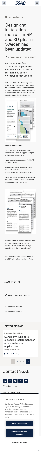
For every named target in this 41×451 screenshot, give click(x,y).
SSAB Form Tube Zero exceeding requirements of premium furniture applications (19, 341)
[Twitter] (20, 381)
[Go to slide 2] (20, 361)
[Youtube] (26, 381)
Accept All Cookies (19, 423)
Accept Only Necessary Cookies (19, 432)
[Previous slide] (13, 361)
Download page (24, 248)
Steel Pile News (14, 306)
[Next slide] (28, 361)
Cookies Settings (19, 442)
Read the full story (13, 354)
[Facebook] (10, 381)
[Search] (4, 3)
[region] (19, 422)
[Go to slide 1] (18, 361)
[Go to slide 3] (23, 361)
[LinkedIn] (5, 381)
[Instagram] (15, 381)
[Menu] (37, 3)
